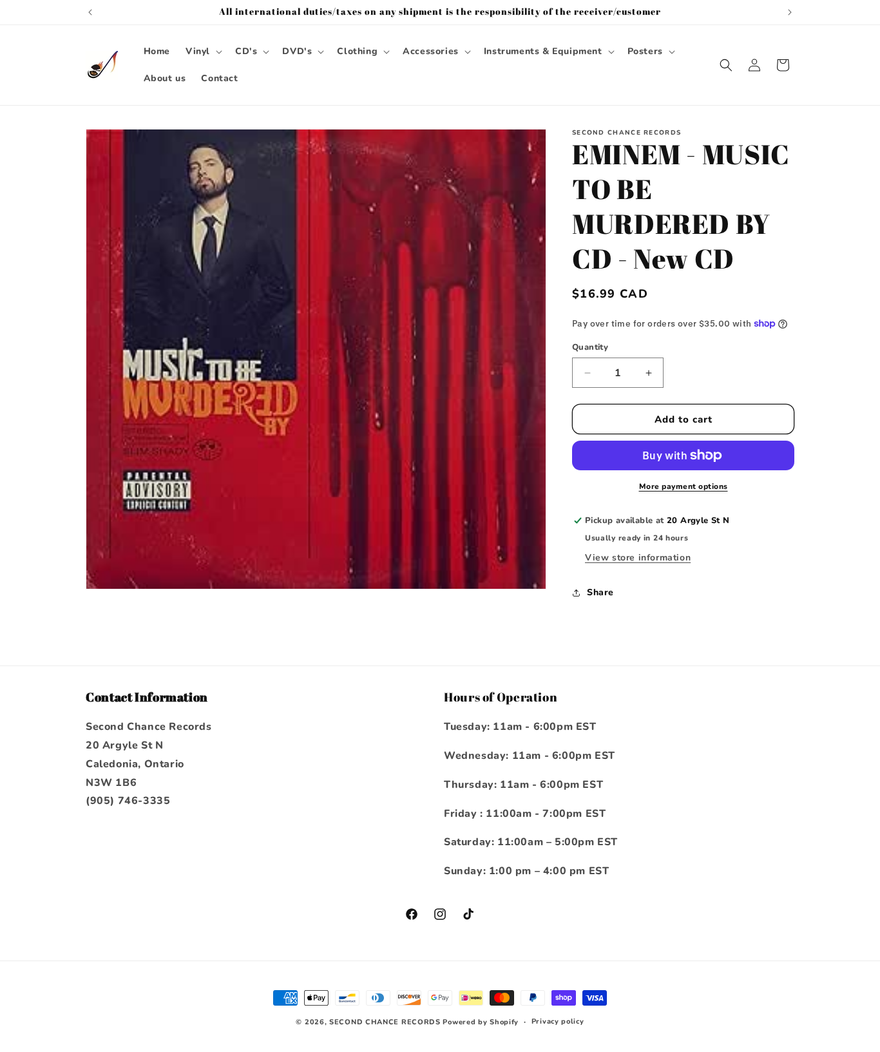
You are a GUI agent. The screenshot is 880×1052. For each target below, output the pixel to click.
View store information (638, 557)
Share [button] (600, 592)
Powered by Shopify (481, 1022)
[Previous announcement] (90, 12)
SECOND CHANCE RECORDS (385, 1022)
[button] (202, 51)
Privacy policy (557, 1021)
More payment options (683, 486)
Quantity (590, 347)
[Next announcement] (790, 12)
